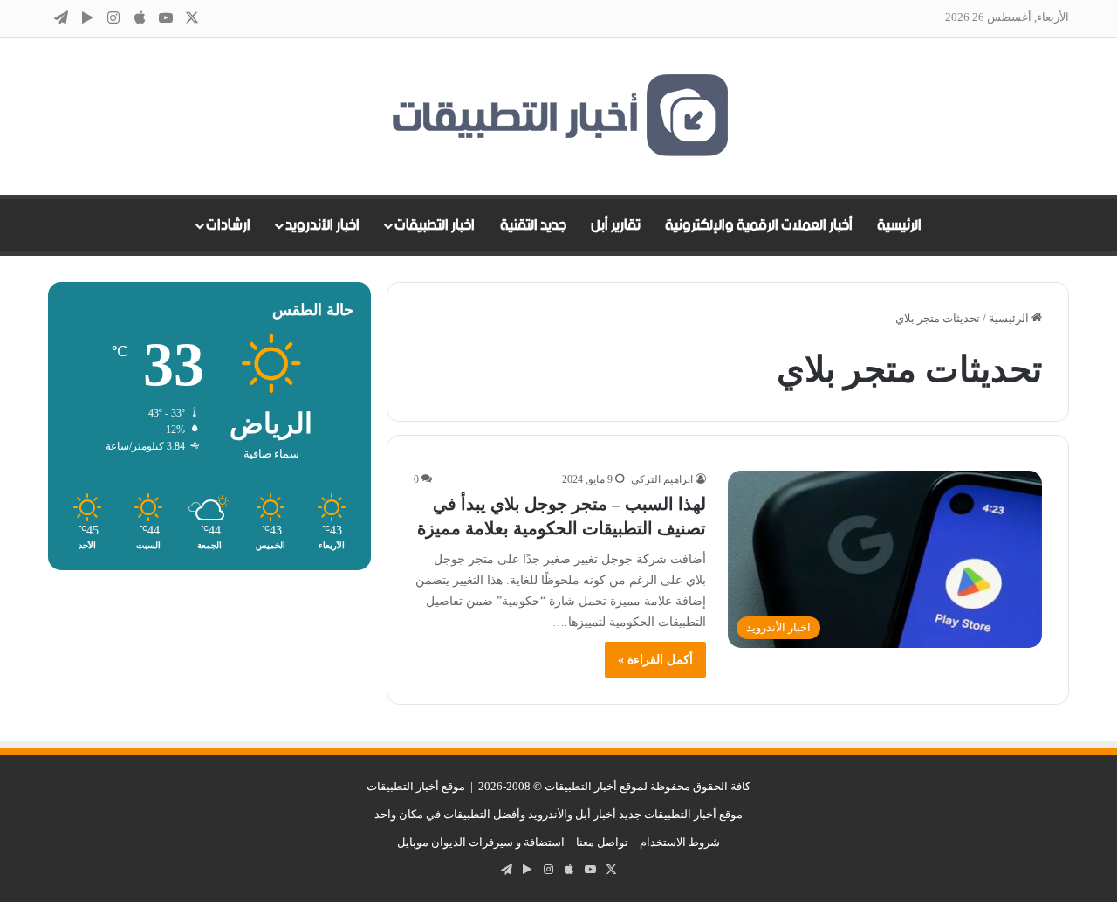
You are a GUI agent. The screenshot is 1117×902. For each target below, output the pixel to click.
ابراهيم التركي (662, 479)
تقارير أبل (616, 225)
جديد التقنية (533, 225)
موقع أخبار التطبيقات (416, 786)
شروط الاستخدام (680, 842)
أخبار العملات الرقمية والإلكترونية (759, 225)
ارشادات (228, 225)
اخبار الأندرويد (322, 225)
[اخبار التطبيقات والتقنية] (558, 116)
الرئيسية (899, 225)
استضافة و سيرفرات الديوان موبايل (481, 842)
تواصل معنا (602, 842)
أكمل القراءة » (655, 659)
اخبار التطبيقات (434, 225)
